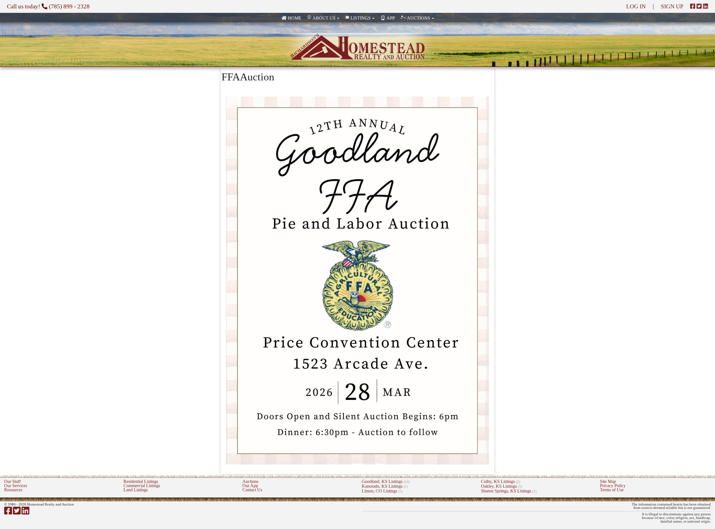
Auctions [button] (418, 18)
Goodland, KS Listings (386, 481)
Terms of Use (612, 489)
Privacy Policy (613, 485)
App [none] (390, 18)
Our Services (15, 485)
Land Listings (135, 489)
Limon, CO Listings (382, 491)
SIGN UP (672, 6)
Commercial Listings (141, 485)
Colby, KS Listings (500, 481)
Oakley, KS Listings (501, 486)
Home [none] (294, 18)
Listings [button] (360, 18)
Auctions (250, 481)
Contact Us (252, 489)
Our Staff (12, 481)
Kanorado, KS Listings (385, 486)
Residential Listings (140, 481)
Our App (250, 485)
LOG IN (636, 6)
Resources (13, 489)
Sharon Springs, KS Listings (509, 491)
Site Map (608, 481)
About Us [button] (324, 18)
